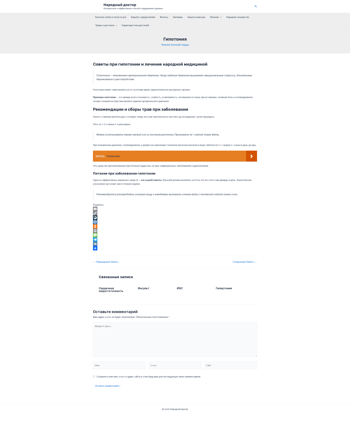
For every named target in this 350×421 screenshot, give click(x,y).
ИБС (180, 288)
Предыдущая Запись (105, 262)
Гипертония (224, 288)
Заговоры (178, 17)
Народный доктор (119, 5)
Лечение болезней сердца (175, 44)
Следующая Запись (245, 262)
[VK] (175, 244)
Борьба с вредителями (143, 17)
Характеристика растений (135, 25)
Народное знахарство (237, 17)
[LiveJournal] (175, 217)
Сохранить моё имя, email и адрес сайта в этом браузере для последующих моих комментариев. (149, 376)
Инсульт (143, 288)
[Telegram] (175, 239)
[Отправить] (175, 248)
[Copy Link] (175, 213)
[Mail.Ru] (175, 222)
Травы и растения (104, 25)
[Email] (175, 209)
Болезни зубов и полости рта (110, 17)
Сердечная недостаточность (111, 290)
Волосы (164, 17)
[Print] (175, 231)
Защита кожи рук (196, 17)
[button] (256, 6)
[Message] (175, 235)
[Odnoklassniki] (175, 226)
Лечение (214, 17)
